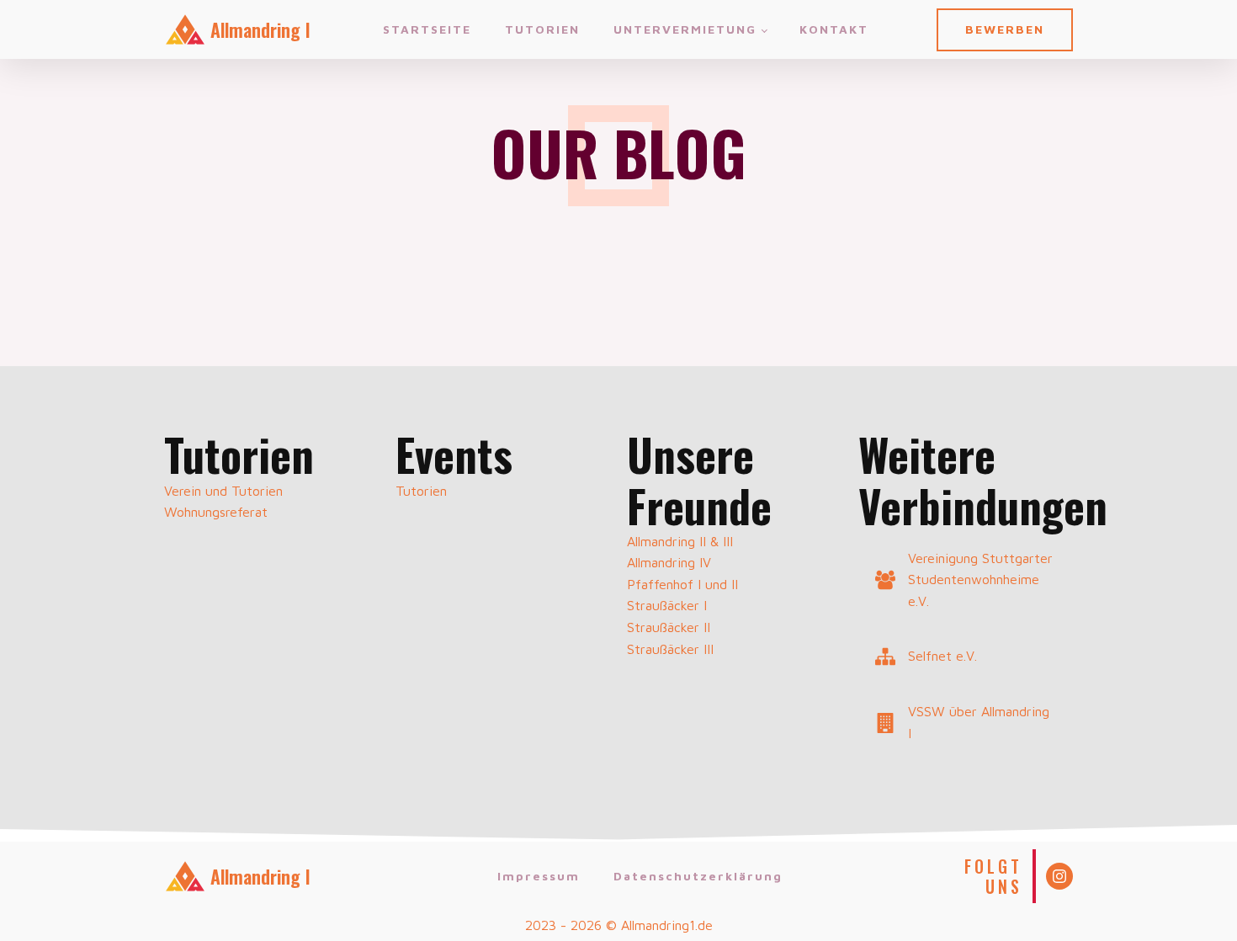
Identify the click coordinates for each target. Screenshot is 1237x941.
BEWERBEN (1004, 29)
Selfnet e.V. (942, 655)
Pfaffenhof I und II (682, 584)
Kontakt (833, 29)
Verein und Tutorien (223, 490)
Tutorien (542, 29)
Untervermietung (685, 29)
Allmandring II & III (680, 541)
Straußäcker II (668, 627)
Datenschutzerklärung (698, 876)
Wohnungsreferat (216, 511)
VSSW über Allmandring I (978, 722)
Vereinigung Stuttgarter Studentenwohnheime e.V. (980, 579)
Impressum (538, 876)
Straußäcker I (667, 605)
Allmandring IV (669, 562)
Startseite (427, 29)
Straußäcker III (670, 649)
